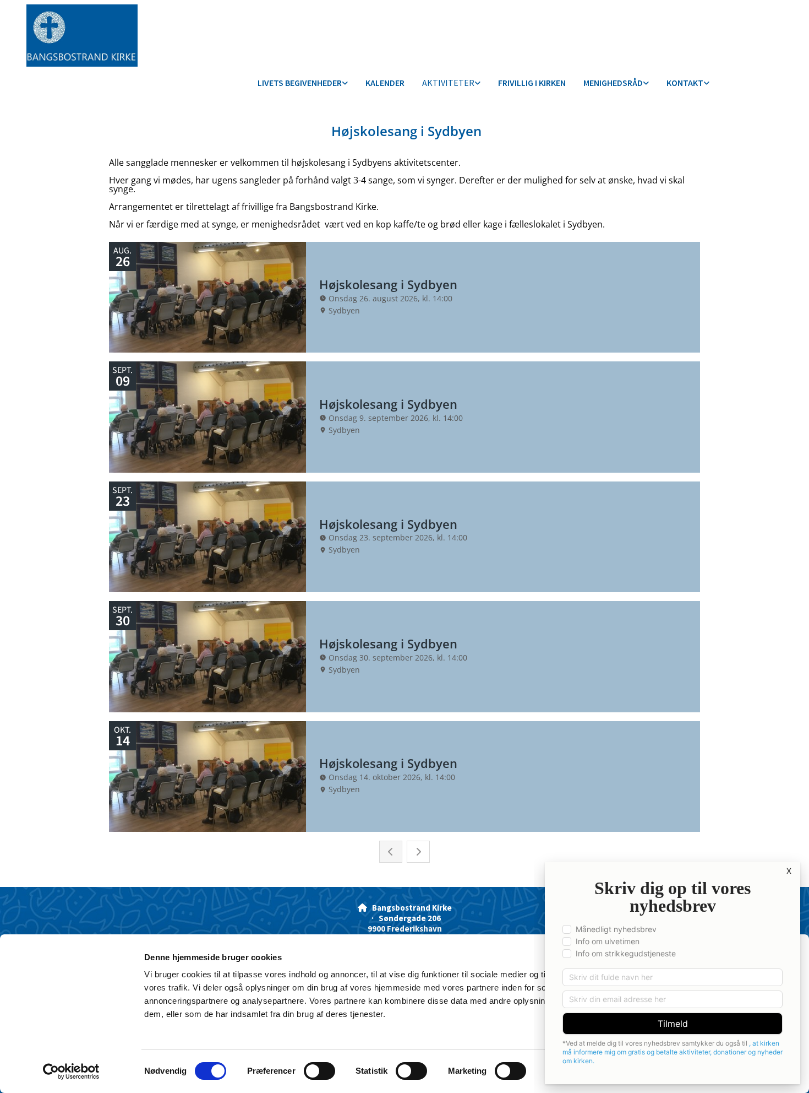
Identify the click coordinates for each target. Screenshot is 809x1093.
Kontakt (684, 82)
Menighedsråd (613, 82)
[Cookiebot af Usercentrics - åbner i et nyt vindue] (71, 1071)
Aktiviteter (448, 82)
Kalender (384, 82)
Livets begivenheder (300, 82)
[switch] (319, 1071)
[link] (303, 83)
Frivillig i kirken (532, 82)
